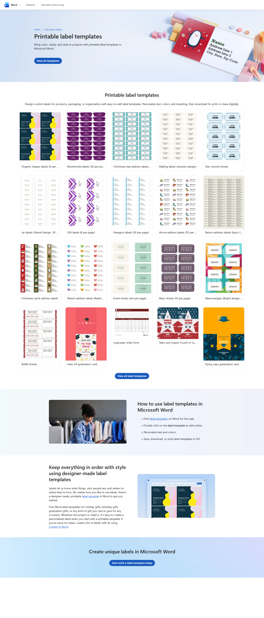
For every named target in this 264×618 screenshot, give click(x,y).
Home (37, 29)
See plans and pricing (52, 4)
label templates (159, 419)
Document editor (53, 29)
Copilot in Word (58, 527)
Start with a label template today (132, 563)
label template (90, 496)
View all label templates (132, 376)
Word (14, 5)
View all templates (48, 61)
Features (30, 4)
